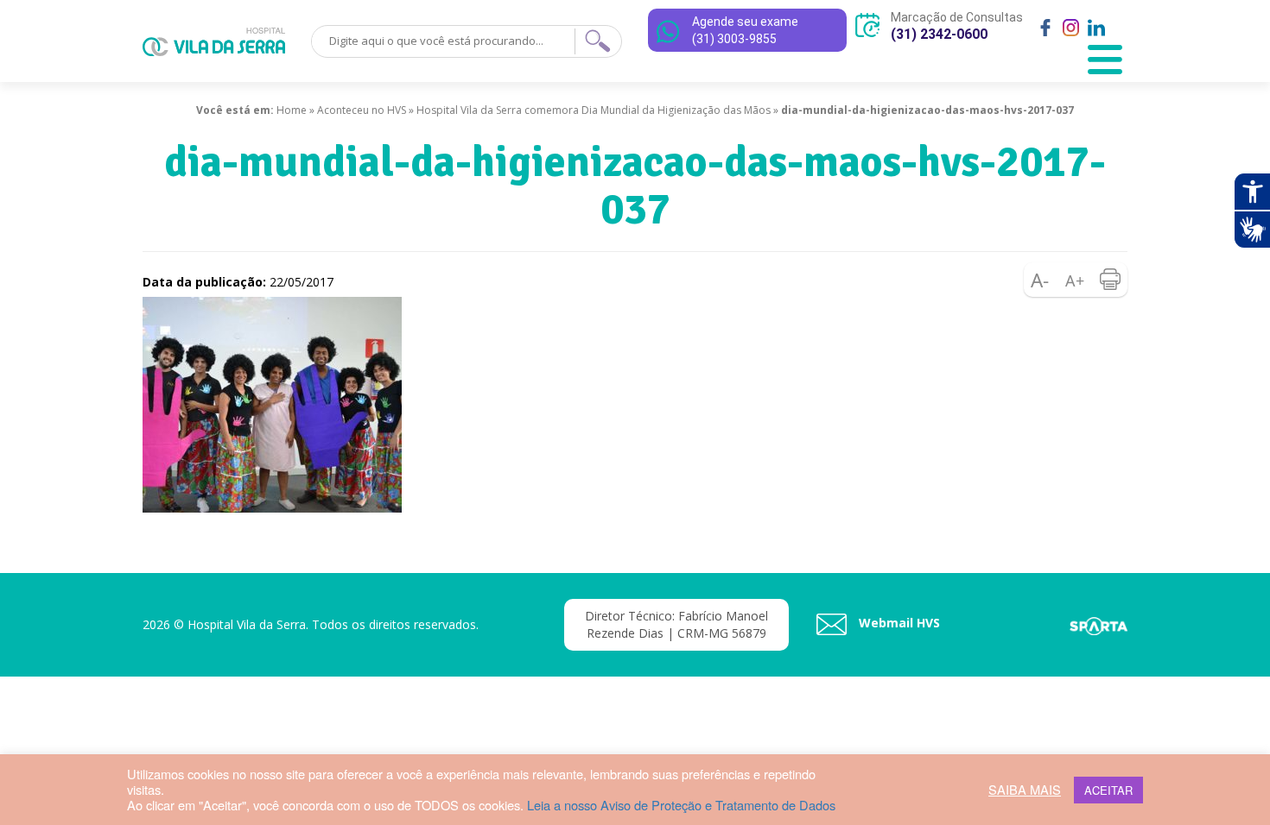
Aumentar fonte (1075, 279)
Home (291, 110)
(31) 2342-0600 (939, 34)
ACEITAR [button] (1108, 790)
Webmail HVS (897, 622)
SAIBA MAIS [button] (1024, 789)
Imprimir (1110, 279)
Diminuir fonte (1041, 279)
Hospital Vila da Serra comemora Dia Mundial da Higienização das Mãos (593, 110)
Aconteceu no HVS (361, 110)
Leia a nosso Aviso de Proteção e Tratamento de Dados (681, 805)
